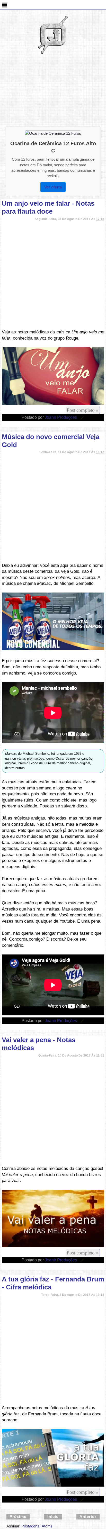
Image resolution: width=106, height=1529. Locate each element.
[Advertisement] (53, 91)
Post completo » (83, 410)
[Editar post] (81, 417)
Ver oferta (53, 187)
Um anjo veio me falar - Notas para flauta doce (48, 207)
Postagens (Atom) (36, 1526)
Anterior (88, 1516)
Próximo (18, 1516)
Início (53, 1516)
